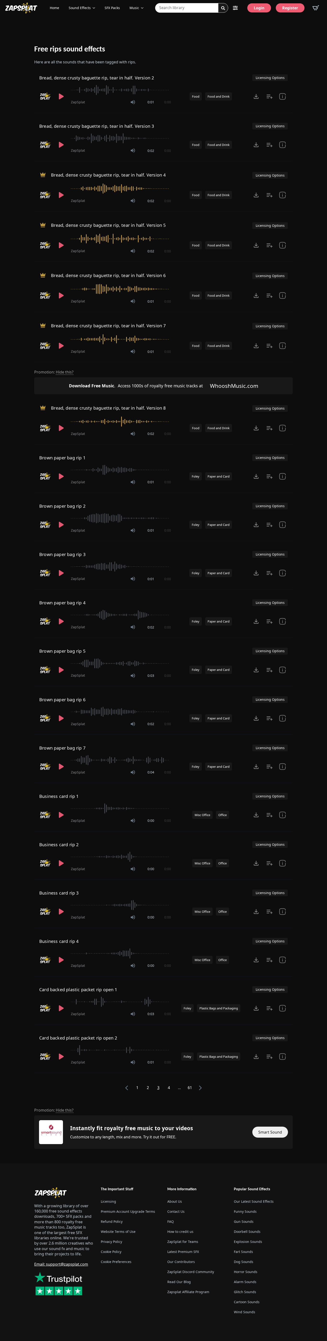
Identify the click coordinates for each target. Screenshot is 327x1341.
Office (222, 815)
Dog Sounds (243, 1261)
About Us (174, 1201)
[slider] (121, 90)
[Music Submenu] (143, 7)
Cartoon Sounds (246, 1302)
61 (190, 1087)
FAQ (170, 1221)
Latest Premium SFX (183, 1251)
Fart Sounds (243, 1251)
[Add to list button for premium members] (269, 96)
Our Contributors (181, 1261)
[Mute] (133, 102)
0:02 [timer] (150, 150)
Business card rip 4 (59, 941)
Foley (195, 476)
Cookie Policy (111, 1251)
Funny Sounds (245, 1211)
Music (134, 8)
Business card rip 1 (59, 796)
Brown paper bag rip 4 (62, 603)
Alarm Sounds (245, 1282)
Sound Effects (80, 8)
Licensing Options (270, 77)
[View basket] (315, 7)
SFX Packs (112, 8)
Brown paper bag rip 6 (62, 699)
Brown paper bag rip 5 (62, 651)
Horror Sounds (245, 1271)
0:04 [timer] (150, 772)
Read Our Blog (179, 1282)
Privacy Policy (111, 1241)
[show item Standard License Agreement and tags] (282, 96)
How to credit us (180, 1231)
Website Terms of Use (118, 1231)
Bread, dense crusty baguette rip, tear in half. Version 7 (108, 325)
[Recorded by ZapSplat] (45, 96)
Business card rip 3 (59, 893)
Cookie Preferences (116, 1261)
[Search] (223, 8)
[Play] (61, 96)
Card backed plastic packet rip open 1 (78, 989)
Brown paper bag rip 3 (62, 554)
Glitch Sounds (245, 1292)
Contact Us (176, 1211)
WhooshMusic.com (234, 386)
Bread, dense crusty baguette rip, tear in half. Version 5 (108, 225)
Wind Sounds (244, 1312)
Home (54, 8)
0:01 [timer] (150, 102)
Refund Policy (112, 1221)
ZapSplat (78, 102)
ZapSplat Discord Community (190, 1271)
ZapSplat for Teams (182, 1241)
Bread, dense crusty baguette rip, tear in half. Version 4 (108, 175)
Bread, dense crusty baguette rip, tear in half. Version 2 (96, 78)
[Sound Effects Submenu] (95, 7)
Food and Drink (219, 96)
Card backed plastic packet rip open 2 (78, 1038)
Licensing (108, 1201)
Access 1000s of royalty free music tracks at (136, 386)
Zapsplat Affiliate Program (188, 1292)
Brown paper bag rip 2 (62, 506)
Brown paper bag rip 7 (62, 748)
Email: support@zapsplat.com (61, 1264)
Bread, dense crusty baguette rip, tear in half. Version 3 (96, 126)
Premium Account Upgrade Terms (128, 1211)
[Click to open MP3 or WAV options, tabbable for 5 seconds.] (256, 96)
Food (195, 96)
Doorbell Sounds (247, 1231)
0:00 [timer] (167, 102)
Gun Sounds (244, 1221)
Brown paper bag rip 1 (62, 458)
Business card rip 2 (59, 844)
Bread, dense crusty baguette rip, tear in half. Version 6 (108, 275)
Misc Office (202, 815)
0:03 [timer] (150, 675)
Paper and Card (219, 476)
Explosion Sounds (248, 1241)
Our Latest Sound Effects (254, 1201)
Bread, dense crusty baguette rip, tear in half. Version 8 (108, 408)
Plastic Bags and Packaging (218, 1008)
